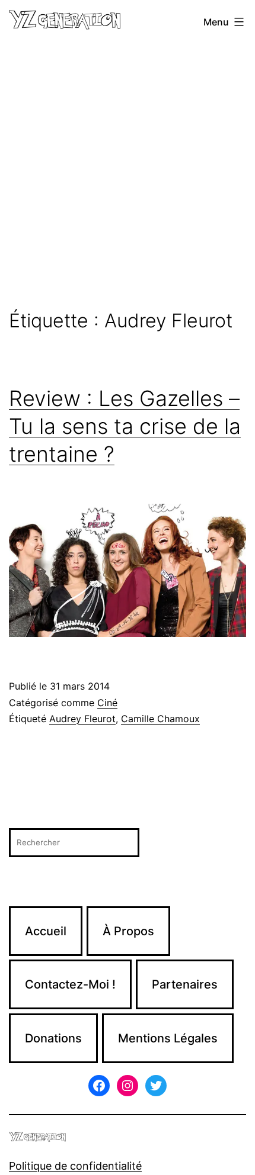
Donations (53, 1038)
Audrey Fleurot (82, 719)
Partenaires (185, 984)
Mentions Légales (168, 1038)
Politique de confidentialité (75, 1166)
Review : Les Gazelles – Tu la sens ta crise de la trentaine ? (125, 426)
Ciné (107, 703)
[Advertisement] (127, 177)
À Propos (128, 931)
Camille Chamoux (160, 719)
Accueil (45, 931)
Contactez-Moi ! (70, 984)
